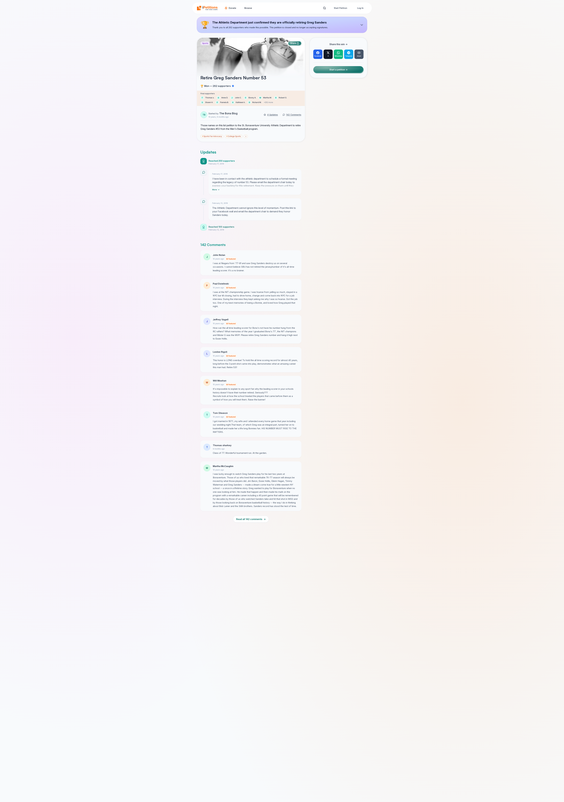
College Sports (233, 136)
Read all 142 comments (251, 519)
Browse (248, 8)
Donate (232, 8)
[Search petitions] (324, 8)
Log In (360, 8)
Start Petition (340, 8)
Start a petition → (338, 69)
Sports (205, 43)
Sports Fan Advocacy (212, 136)
